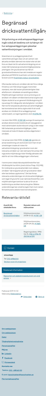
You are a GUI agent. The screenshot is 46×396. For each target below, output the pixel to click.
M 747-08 (21, 120)
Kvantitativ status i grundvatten (26, 78)
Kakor (4, 337)
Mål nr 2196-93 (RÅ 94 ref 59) (32, 235)
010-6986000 (13, 259)
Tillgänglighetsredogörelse (12, 341)
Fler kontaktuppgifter (10, 379)
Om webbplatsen (9, 333)
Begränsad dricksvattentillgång (11, 214)
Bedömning (8, 13)
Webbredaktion (15, 294)
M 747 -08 (38, 215)
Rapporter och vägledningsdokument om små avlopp (22, 277)
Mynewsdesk (9, 362)
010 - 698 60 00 (15, 370)
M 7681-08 (27, 140)
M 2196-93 (37, 114)
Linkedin (7, 354)
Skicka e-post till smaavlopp (15, 262)
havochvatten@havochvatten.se (20, 375)
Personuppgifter (8, 346)
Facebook (8, 358)
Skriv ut (41, 297)
